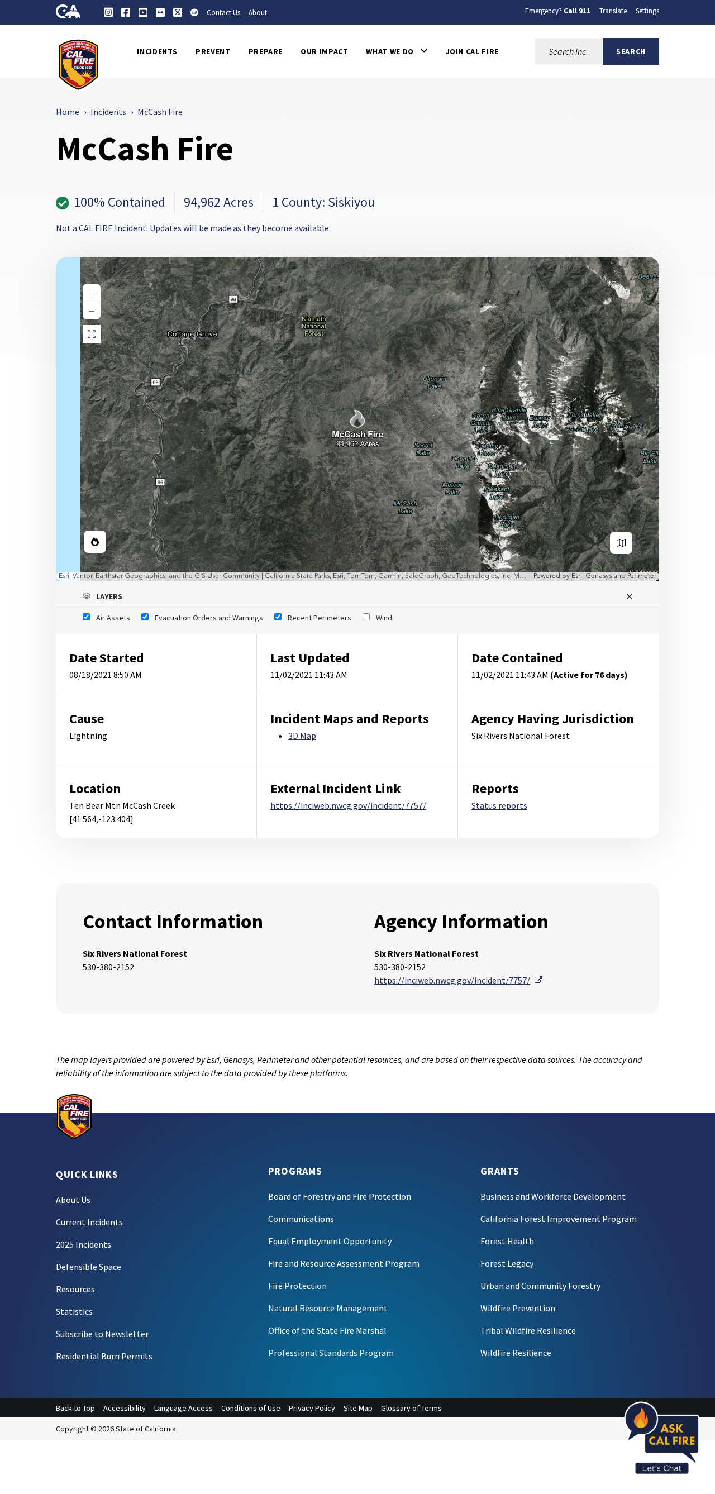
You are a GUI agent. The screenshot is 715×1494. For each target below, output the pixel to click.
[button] (396, 51)
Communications (301, 1218)
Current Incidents (89, 1222)
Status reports (499, 805)
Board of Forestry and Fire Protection (339, 1196)
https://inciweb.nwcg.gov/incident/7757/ (348, 805)
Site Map (358, 1408)
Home (67, 111)
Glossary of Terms (411, 1408)
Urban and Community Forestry (540, 1285)
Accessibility (124, 1408)
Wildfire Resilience (515, 1352)
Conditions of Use (250, 1408)
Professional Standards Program (331, 1352)
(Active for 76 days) (589, 674)
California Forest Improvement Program (558, 1218)
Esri (576, 576)
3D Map (302, 735)
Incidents (108, 111)
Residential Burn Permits (104, 1356)
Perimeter (641, 576)
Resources (75, 1289)
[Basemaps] (621, 543)
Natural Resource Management (328, 1308)
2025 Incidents (83, 1244)
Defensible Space (88, 1266)
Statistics (74, 1311)
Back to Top (75, 1408)
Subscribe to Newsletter (102, 1333)
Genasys (598, 576)
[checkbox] (106, 618)
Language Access (183, 1408)
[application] (357, 419)
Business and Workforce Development (553, 1196)
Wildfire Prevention (517, 1308)
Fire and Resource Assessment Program (344, 1263)
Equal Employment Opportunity (330, 1241)
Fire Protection (297, 1285)
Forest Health (507, 1241)
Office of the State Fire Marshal (327, 1330)
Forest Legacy (506, 1263)
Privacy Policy (312, 1408)
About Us (73, 1199)
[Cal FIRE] (78, 63)
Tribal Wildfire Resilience (528, 1330)
